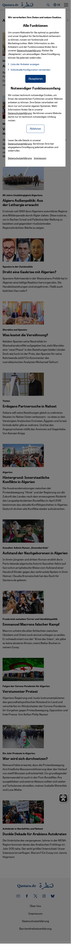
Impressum (40, 158)
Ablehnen (35, 128)
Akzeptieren (35, 78)
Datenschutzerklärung (20, 113)
